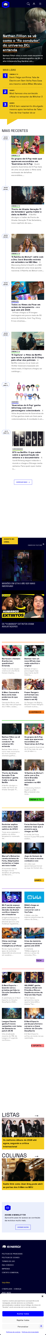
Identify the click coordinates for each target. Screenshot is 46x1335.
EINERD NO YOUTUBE (35, 545)
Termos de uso (8, 1261)
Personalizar (23, 1327)
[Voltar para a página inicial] (5, 4)
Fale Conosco (8, 1265)
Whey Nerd (6, 1293)
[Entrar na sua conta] (34, 3)
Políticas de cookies (13, 1332)
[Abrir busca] (28, 3)
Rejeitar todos (23, 1320)
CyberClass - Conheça (11, 1289)
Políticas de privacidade (30, 1332)
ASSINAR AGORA (23, 1227)
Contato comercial (10, 1272)
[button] (42, 1296)
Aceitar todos (23, 1314)
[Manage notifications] (41, 1326)
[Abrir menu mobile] (40, 4)
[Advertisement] (23, 511)
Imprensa (6, 1269)
